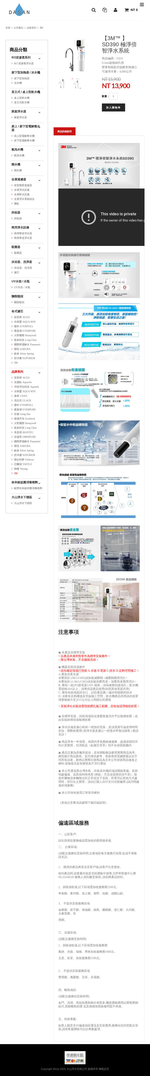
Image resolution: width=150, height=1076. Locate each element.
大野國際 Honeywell (25, 335)
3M (41, 27)
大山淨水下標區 (22, 497)
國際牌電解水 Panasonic (27, 344)
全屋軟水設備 (21, 194)
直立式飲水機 (21, 102)
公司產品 (18, 27)
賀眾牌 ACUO (22, 317)
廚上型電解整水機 (24, 136)
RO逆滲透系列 (21, 57)
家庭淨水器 (19, 111)
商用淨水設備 (20, 227)
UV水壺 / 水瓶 (21, 281)
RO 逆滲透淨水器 (24, 63)
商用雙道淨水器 (23, 233)
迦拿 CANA (20, 396)
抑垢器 (16, 212)
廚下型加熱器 (21, 78)
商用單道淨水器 (23, 238)
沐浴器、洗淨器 (22, 261)
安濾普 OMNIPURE (25, 437)
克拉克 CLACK (22, 400)
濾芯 (16, 272)
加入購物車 (113, 107)
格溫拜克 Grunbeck (24, 418)
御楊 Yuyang (21, 468)
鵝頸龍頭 (17, 296)
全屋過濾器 (19, 179)
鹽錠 (16, 203)
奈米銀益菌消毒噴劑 (25, 482)
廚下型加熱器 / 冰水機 (26, 72)
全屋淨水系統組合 (24, 199)
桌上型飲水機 (21, 98)
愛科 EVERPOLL (23, 326)
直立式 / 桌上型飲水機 (26, 91)
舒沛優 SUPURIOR (24, 358)
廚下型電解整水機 (24, 140)
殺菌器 (16, 246)
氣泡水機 (17, 149)
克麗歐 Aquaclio (23, 382)
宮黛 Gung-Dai (22, 414)
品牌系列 (31, 27)
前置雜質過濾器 (23, 185)
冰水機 (18, 83)
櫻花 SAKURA (22, 349)
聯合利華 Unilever (24, 459)
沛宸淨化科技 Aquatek (26, 386)
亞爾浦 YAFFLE (23, 464)
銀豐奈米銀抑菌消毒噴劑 (28, 488)
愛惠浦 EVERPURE (25, 331)
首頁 (7, 27)
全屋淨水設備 (21, 190)
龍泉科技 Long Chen (25, 340)
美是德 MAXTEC (23, 432)
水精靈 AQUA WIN (24, 321)
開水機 (16, 164)
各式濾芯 (17, 311)
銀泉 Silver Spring (24, 353)
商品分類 (18, 49)
